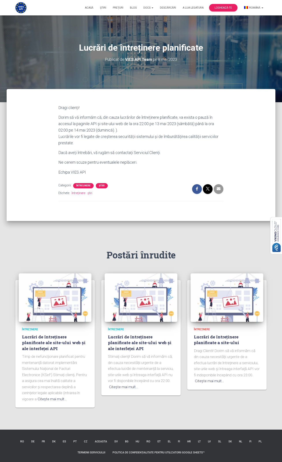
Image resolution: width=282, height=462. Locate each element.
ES (64, 441)
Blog (133, 7)
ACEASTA (101, 441)
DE (33, 441)
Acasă (89, 7)
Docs (147, 7)
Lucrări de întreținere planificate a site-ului (216, 339)
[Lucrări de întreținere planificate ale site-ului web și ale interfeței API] (55, 297)
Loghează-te (223, 7)
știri (102, 185)
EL (169, 441)
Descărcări (168, 7)
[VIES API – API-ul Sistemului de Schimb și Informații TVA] (21, 7)
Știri (103, 7)
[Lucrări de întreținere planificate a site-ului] (227, 297)
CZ (85, 441)
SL (219, 441)
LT (199, 441)
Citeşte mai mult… (52, 399)
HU (137, 441)
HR (189, 441)
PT (75, 441)
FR (43, 441)
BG (126, 441)
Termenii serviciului (91, 452)
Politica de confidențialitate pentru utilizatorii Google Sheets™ (159, 452)
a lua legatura (193, 7)
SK (230, 441)
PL (260, 441)
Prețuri (118, 7)
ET (159, 441)
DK (54, 441)
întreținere (83, 185)
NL (240, 441)
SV (116, 441)
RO (22, 441)
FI (179, 441)
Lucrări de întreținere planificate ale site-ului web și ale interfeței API (53, 342)
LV (209, 441)
